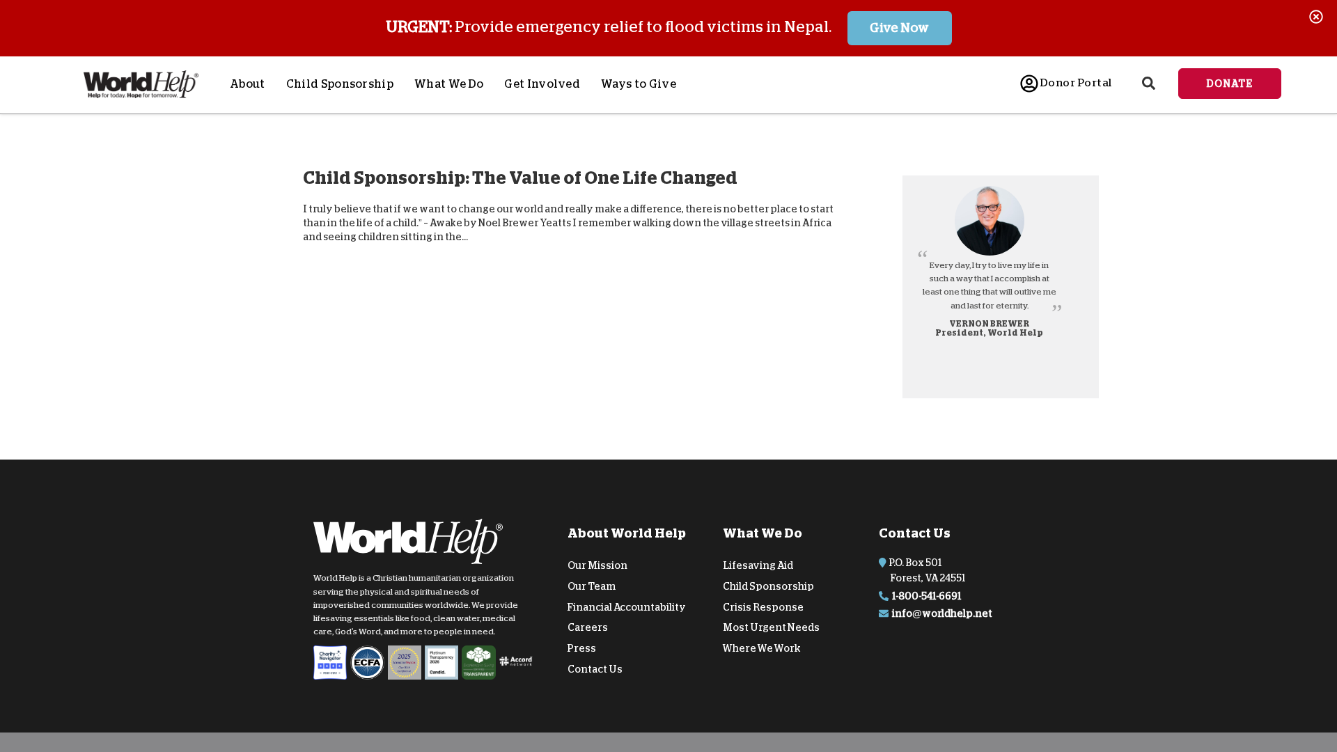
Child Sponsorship (339, 84)
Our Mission (597, 565)
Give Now (899, 28)
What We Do (448, 84)
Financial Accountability (627, 606)
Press (582, 648)
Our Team (592, 586)
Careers (588, 627)
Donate (1230, 83)
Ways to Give (638, 84)
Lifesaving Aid (758, 565)
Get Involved (542, 84)
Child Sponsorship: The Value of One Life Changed (520, 178)
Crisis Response (763, 606)
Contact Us (595, 669)
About (247, 84)
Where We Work (762, 648)
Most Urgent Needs (771, 627)
